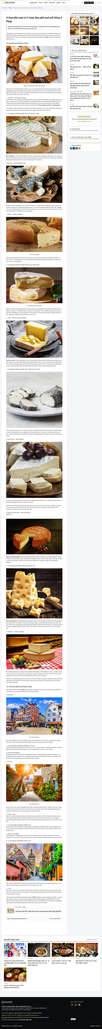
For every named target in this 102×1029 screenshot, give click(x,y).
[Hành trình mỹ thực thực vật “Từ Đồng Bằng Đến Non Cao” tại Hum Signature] (39, 950)
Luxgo (58, 2)
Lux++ (64, 2)
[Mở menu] (99, 2)
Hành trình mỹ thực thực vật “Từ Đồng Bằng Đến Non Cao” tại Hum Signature (38, 963)
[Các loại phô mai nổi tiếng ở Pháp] (74, 21)
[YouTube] (79, 1004)
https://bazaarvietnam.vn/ (19, 918)
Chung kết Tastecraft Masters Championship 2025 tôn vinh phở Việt (15, 963)
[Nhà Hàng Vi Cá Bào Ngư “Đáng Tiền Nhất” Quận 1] (87, 950)
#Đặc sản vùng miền (76, 91)
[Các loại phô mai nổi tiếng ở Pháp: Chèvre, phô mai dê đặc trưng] (74, 40)
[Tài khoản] (96, 2)
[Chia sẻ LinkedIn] (77, 148)
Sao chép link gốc (55, 918)
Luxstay (52, 2)
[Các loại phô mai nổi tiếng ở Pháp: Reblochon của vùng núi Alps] (84, 30)
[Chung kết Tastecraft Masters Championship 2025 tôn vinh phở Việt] (15, 950)
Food (45, 2)
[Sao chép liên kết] (79, 148)
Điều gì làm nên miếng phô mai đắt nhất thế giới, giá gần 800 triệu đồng (80, 85)
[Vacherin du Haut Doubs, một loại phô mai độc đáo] (96, 105)
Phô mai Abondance (11, 672)
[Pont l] (84, 40)
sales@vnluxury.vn (86, 121)
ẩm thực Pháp (25, 94)
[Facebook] (72, 1004)
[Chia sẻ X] (74, 148)
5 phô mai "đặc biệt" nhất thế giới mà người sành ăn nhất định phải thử (38, 911)
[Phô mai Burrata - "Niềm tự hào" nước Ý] (96, 66)
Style (40, 2)
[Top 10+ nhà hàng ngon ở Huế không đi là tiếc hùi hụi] (15, 974)
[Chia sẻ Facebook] (71, 148)
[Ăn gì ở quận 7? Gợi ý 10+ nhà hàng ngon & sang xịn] (63, 950)
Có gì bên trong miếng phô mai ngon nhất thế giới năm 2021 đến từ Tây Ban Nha (80, 58)
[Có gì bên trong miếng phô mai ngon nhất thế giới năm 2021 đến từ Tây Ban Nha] (96, 55)
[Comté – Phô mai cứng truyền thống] (94, 30)
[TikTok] (75, 1004)
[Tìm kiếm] (82, 2)
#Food (72, 54)
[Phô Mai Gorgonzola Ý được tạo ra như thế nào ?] (96, 74)
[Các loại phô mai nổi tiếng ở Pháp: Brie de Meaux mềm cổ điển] (84, 21)
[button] (34, 64)
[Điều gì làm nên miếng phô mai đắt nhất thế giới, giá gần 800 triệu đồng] (96, 82)
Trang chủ (4, 8)
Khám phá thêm (92, 939)
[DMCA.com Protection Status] (73, 1019)
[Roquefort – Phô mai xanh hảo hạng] (94, 21)
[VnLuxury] (8, 2)
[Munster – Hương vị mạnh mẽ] (74, 30)
